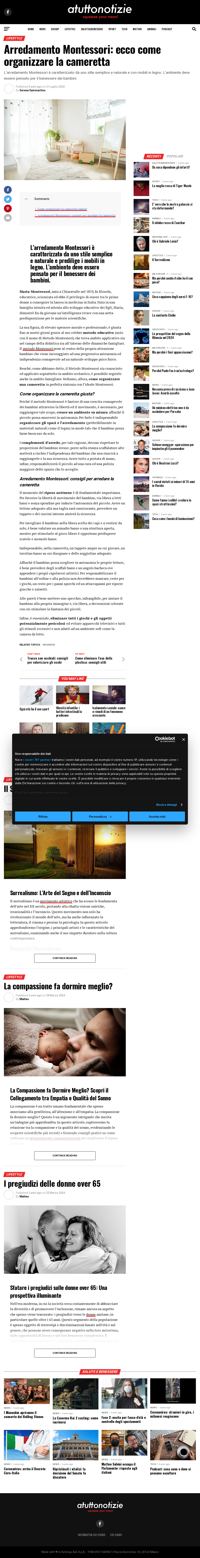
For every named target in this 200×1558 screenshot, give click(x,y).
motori (137, 29)
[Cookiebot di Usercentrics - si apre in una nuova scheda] (158, 739)
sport (112, 29)
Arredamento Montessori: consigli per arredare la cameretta (76, 215)
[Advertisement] (165, 123)
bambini (49, 645)
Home (31, 29)
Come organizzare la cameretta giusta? (62, 209)
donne (91, 1314)
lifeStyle (70, 29)
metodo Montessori (38, 348)
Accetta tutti (157, 816)
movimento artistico (56, 901)
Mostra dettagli (166, 804)
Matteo (24, 999)
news (42, 29)
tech (124, 29)
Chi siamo (116, 1535)
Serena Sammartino (33, 90)
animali (151, 29)
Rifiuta (42, 816)
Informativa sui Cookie (91, 1535)
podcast (167, 29)
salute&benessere (92, 29)
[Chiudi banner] (183, 739)
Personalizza (98, 816)
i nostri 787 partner (37, 759)
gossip (55, 29)
